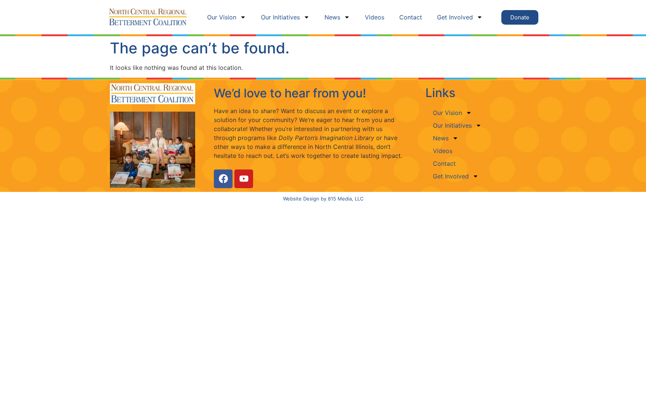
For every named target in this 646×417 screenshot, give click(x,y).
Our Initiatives (280, 17)
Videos (374, 17)
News (332, 17)
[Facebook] (223, 178)
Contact (410, 17)
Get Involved (455, 17)
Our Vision (221, 17)
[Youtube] (243, 178)
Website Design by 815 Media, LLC (323, 199)
